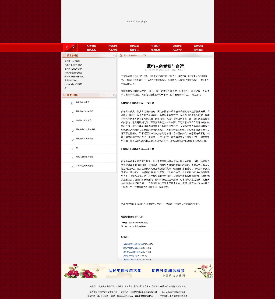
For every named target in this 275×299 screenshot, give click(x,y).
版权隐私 (181, 286)
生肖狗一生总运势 (72, 61)
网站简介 (102, 286)
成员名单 (146, 286)
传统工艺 (91, 50)
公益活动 (177, 46)
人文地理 (113, 50)
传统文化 (113, 46)
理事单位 (155, 286)
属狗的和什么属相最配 (74, 76)
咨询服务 (198, 50)
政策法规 (134, 46)
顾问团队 (111, 286)
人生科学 (177, 50)
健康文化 (155, 50)
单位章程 (129, 286)
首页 (125, 55)
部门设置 (138, 286)
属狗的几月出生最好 (73, 65)
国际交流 (198, 46)
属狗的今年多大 (71, 80)
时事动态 (91, 46)
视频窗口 (134, 50)
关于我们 (93, 286)
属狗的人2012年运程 (73, 69)
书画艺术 (155, 46)
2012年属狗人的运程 (73, 84)
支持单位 (120, 286)
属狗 (136, 217)
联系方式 (164, 286)
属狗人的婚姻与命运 (73, 73)
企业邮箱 (173, 286)
